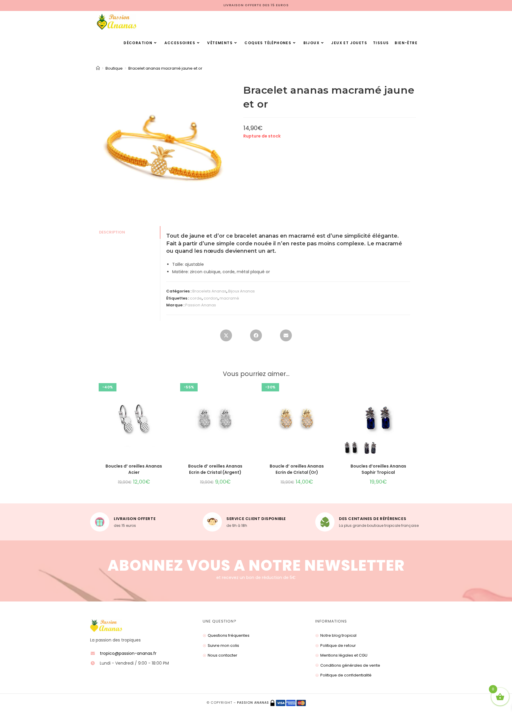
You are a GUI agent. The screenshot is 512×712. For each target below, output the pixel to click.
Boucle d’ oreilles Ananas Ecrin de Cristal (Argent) (215, 469)
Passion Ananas (200, 305)
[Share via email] (286, 335)
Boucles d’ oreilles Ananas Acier (133, 469)
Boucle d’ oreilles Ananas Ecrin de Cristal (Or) (297, 469)
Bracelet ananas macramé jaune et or (165, 68)
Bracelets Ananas (209, 291)
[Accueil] (98, 68)
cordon (211, 298)
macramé (229, 298)
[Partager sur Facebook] (256, 335)
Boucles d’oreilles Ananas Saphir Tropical (378, 469)
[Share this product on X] (226, 335)
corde (196, 298)
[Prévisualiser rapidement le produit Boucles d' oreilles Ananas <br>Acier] (170, 390)
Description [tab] (112, 232)
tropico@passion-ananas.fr (128, 653)
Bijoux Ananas (241, 291)
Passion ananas (253, 702)
